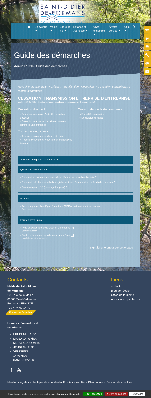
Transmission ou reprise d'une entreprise (43, 136)
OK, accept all (94, 394)
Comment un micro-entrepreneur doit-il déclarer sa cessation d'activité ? (59, 177)
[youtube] (19, 370)
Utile (30, 66)
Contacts (17, 279)
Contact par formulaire (20, 312)
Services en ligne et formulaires (38, 159)
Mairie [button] (53, 26)
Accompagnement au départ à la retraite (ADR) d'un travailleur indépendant (61, 206)
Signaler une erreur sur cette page (111, 247)
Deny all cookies (117, 394)
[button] (29, 27)
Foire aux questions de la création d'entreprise (48, 227)
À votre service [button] (113, 28)
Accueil (19, 66)
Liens (117, 279)
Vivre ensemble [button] (99, 28)
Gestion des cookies (119, 382)
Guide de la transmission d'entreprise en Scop (48, 235)
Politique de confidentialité (48, 382)
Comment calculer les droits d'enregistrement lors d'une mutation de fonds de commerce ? (68, 182)
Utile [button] (127, 26)
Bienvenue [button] (41, 26)
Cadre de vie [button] (65, 28)
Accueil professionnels (32, 86)
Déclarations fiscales (92, 118)
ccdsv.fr (116, 286)
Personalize (137, 394)
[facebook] (11, 370)
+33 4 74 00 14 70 (19, 307)
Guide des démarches (51, 66)
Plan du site (95, 382)
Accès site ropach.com (125, 299)
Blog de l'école (120, 290)
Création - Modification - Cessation (72, 86)
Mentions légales (18, 382)
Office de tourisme (122, 294)
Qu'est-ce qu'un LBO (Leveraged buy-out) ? (44, 187)
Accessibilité (77, 382)
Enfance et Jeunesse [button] (79, 28)
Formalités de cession (92, 114)
